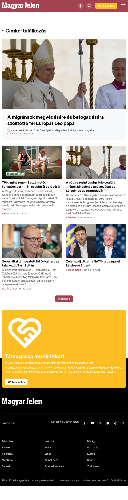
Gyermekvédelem (54, 466)
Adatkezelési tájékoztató (95, 480)
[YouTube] (92, 423)
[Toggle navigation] (123, 6)
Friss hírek (7, 441)
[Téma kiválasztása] (81, 6)
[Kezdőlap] (20, 5)
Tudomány (93, 466)
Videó (48, 453)
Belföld (6, 466)
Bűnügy (91, 441)
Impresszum (8, 423)
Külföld (48, 447)
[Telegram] (108, 423)
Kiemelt (6, 447)
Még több (64, 298)
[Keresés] (89, 6)
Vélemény (7, 453)
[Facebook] (85, 423)
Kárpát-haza (51, 460)
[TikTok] (115, 423)
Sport (90, 460)
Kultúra (91, 453)
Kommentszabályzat (70, 480)
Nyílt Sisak (7, 460)
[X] (100, 423)
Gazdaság (92, 447)
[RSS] (123, 423)
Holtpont (49, 441)
